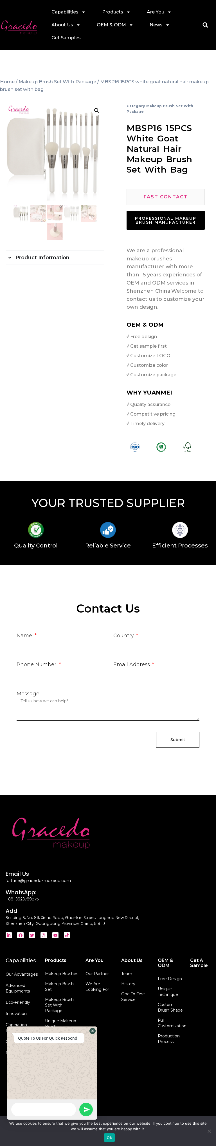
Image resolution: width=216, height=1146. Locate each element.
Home (7, 81)
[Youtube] (55, 935)
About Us (62, 24)
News (156, 24)
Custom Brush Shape (170, 1007)
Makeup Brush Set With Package (57, 81)
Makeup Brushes (61, 973)
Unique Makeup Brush (60, 1023)
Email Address (132, 664)
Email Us (17, 874)
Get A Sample (199, 963)
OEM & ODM (111, 24)
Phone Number (37, 664)
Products (112, 12)
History (128, 983)
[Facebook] (20, 935)
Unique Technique (168, 991)
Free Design (170, 978)
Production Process (169, 1038)
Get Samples (66, 37)
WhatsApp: (21, 892)
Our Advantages (22, 974)
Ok (109, 1137)
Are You (155, 12)
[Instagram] (43, 935)
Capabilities (64, 12)
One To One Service (133, 996)
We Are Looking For (97, 986)
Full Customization (171, 1023)
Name (25, 635)
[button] (205, 25)
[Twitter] (32, 935)
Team (126, 973)
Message (28, 694)
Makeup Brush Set (59, 986)
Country (124, 635)
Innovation (16, 1013)
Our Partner (97, 973)
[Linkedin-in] (9, 935)
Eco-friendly (18, 1002)
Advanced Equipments (18, 988)
